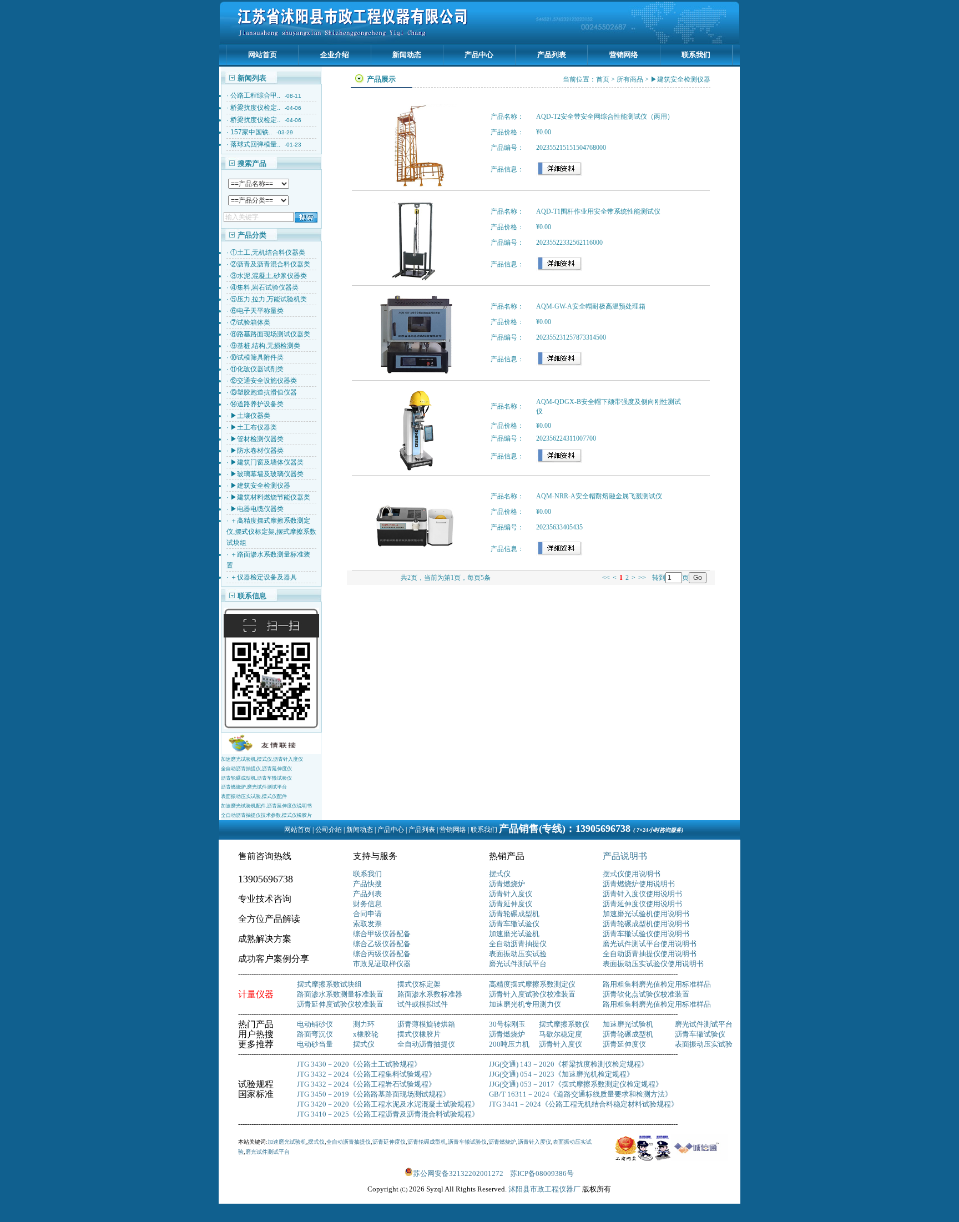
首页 (602, 79)
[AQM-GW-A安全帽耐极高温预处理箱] (415, 375)
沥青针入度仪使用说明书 (642, 894)
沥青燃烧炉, (234, 787)
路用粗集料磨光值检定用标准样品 (657, 984)
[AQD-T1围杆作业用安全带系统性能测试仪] (415, 280)
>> (642, 578)
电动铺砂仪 (315, 1024)
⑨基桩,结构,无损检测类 (265, 346)
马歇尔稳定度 (560, 1034)
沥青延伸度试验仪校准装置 (340, 1004)
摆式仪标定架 (419, 984)
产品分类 (252, 235)
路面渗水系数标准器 (429, 994)
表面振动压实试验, (241, 796)
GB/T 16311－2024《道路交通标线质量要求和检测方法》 (580, 1094)
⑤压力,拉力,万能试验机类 (268, 299)
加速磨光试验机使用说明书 (646, 914)
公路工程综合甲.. (255, 95)
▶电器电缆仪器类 (257, 509)
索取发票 (367, 924)
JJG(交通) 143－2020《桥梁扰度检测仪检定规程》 (568, 1064)
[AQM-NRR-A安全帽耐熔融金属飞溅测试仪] (415, 565)
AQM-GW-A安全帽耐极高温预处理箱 (590, 306)
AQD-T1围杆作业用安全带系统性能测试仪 (598, 211)
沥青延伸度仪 (277, 768)
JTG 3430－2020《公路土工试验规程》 (359, 1064)
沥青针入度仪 (288, 759)
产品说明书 (625, 856)
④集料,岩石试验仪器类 (264, 287)
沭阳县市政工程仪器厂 (545, 1189)
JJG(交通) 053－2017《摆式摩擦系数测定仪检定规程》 (576, 1084)
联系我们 (696, 55)
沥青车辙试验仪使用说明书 (646, 934)
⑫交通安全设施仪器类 (263, 381)
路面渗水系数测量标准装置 (340, 994)
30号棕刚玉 (507, 1024)
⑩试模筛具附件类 (257, 357)
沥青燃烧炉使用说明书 (639, 884)
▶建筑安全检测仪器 (260, 485)
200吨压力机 (509, 1044)
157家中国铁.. (251, 132)
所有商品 (630, 79)
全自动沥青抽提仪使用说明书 (649, 954)
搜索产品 (252, 163)
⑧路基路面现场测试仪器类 (270, 334)
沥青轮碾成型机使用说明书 (646, 924)
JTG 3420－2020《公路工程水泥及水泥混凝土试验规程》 (388, 1104)
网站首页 (262, 55)
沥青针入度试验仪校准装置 (532, 994)
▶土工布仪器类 (253, 427)
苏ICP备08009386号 (542, 1173)
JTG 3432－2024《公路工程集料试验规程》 (366, 1074)
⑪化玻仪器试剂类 (257, 369)
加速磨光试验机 (514, 934)
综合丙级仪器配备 (382, 954)
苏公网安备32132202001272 (461, 1173)
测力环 (364, 1024)
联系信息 (252, 596)
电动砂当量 (315, 1044)
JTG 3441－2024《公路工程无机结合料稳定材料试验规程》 (583, 1104)
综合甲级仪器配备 (382, 934)
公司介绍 (328, 830)
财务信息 (367, 904)
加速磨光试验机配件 (243, 805)
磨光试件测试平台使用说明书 (649, 944)
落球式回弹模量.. (255, 144)
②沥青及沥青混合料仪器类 (270, 264)
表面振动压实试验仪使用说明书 (653, 964)
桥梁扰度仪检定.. (255, 108)
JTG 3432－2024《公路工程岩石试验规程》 (366, 1084)
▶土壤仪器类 (250, 416)
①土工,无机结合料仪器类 (267, 252)
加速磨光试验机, (239, 759)
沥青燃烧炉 (507, 884)
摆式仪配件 (274, 796)
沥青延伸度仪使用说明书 (642, 904)
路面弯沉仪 (315, 1034)
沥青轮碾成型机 (514, 914)
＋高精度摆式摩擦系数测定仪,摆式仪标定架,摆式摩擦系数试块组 (271, 532)
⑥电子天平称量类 (257, 311)
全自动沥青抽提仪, (241, 768)
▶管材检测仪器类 (257, 439)
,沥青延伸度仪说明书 (289, 805)
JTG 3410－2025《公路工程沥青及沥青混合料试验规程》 (388, 1114)
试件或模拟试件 (422, 1004)
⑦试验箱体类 (250, 322)
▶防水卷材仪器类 (257, 451)
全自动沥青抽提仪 (518, 944)
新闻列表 (252, 78)
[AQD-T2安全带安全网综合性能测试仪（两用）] (415, 185)
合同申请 (367, 914)
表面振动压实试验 (518, 954)
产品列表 (551, 55)
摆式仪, (265, 759)
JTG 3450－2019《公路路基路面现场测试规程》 (373, 1094)
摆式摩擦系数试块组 (329, 984)
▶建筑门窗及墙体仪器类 (267, 462)
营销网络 (623, 55)
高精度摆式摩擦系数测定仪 (532, 984)
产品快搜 (367, 884)
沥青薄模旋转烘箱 (426, 1024)
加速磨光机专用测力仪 (525, 1004)
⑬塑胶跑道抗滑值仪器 (263, 392)
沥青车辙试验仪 (274, 778)
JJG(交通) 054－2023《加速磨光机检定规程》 (561, 1074)
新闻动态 (406, 55)
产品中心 (479, 55)
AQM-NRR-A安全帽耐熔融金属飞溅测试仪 (599, 496)
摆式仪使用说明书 (631, 874)
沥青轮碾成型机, (239, 778)
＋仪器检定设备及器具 (263, 577)
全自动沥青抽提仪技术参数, (251, 815)
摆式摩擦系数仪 (564, 1024)
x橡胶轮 (365, 1034)
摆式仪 (500, 874)
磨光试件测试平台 (267, 787)
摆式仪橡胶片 (297, 815)
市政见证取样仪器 (382, 964)
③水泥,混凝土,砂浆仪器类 (268, 276)
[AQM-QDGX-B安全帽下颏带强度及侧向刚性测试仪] (415, 470)
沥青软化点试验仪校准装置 (646, 994)
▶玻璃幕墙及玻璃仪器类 (267, 474)
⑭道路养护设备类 (257, 404)
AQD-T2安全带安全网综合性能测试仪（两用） (605, 116)
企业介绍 (334, 55)
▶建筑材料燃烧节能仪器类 (270, 497)
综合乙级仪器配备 (382, 944)
